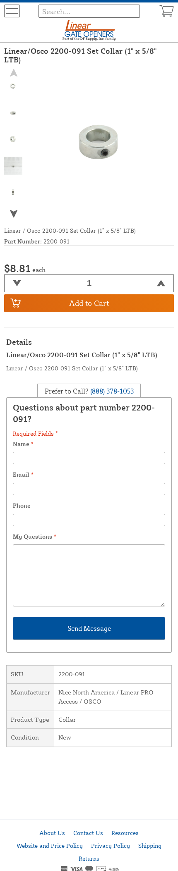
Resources (125, 832)
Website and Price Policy (50, 845)
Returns (89, 858)
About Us (52, 832)
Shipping (149, 845)
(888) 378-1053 (111, 391)
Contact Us (88, 832)
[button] (13, 213)
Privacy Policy (110, 845)
